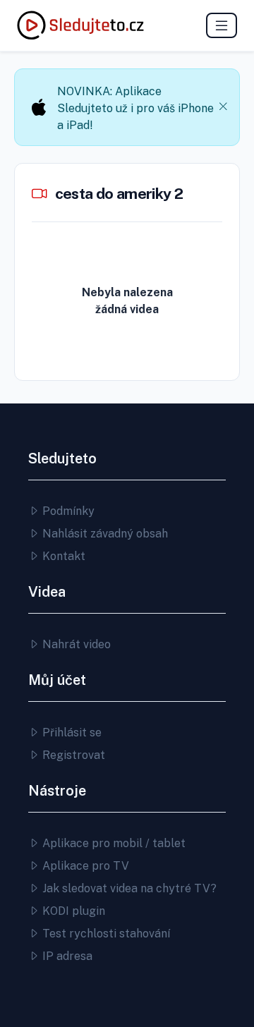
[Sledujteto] (80, 25)
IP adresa (66, 956)
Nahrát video (75, 644)
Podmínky (67, 511)
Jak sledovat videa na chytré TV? (128, 888)
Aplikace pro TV (84, 866)
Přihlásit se (71, 732)
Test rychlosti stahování (105, 933)
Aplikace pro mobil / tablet (113, 843)
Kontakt (62, 556)
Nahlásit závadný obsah (104, 533)
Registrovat (72, 755)
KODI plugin (72, 911)
